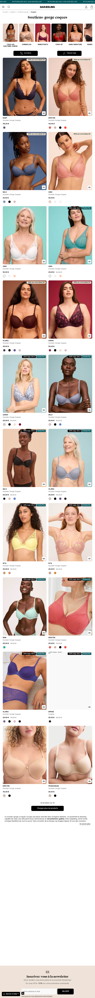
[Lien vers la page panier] (91, 7)
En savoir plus (85, 824)
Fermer (22, 993)
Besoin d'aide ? (12, 994)
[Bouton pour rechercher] (8, 7)
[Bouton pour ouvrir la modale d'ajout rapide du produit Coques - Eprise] (89, 707)
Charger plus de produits (47, 808)
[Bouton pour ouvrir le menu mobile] (3, 7)
